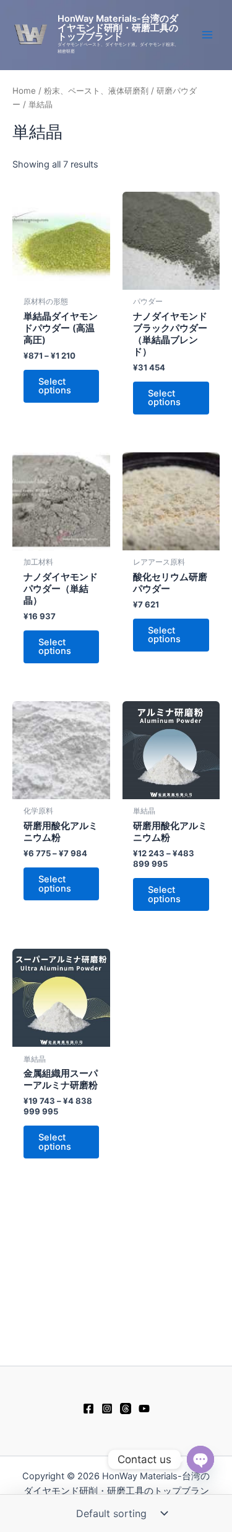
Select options (54, 386)
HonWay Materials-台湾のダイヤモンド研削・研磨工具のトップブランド (118, 27)
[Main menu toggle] (207, 34)
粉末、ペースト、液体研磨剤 (96, 91)
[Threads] (125, 1408)
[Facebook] (88, 1408)
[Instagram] (107, 1408)
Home (24, 91)
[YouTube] (144, 1408)
